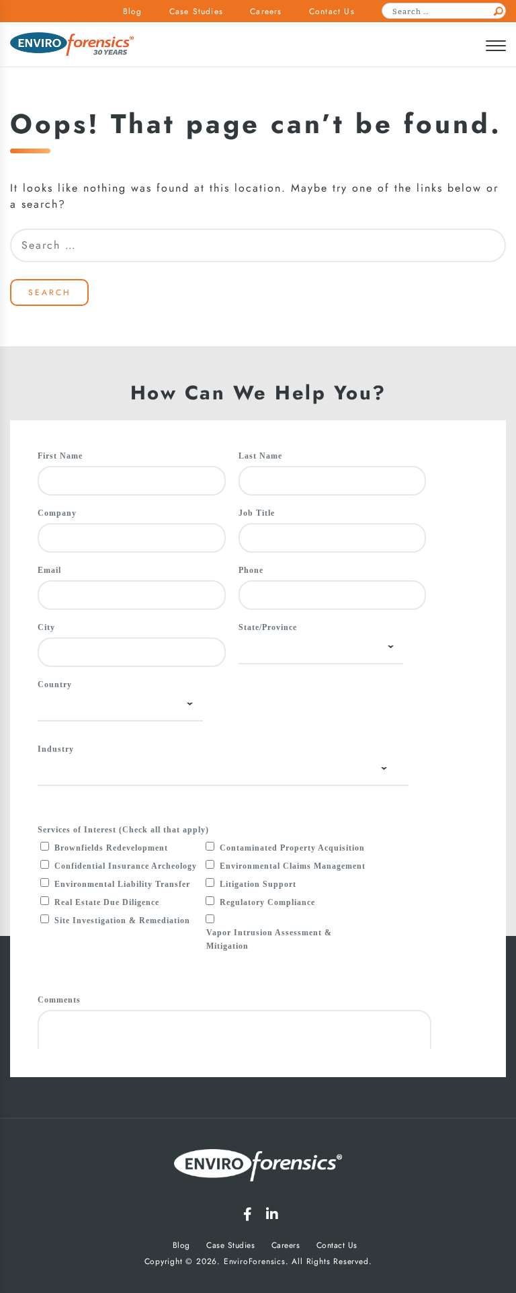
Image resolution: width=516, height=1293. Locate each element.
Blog (132, 11)
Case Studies (196, 11)
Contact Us (332, 11)
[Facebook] (247, 1214)
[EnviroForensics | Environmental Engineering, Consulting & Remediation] (258, 1167)
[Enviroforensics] (72, 45)
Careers (266, 11)
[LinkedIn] (272, 1214)
